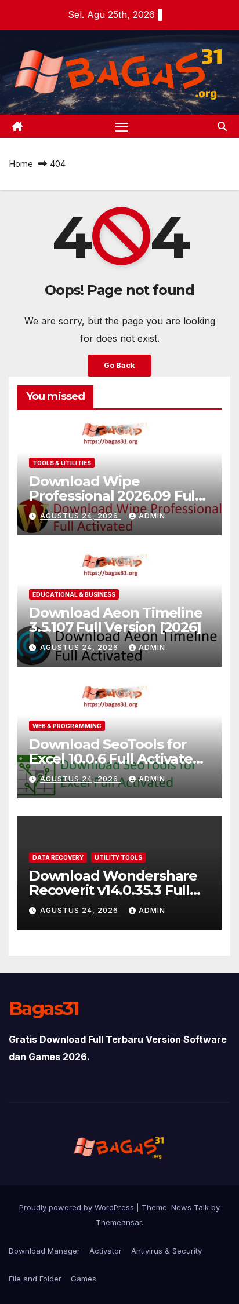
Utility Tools (118, 857)
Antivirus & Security (166, 1250)
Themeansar (119, 1222)
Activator (105, 1250)
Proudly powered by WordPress (77, 1207)
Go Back (119, 365)
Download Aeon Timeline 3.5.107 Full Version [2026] (115, 619)
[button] (222, 126)
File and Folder (35, 1278)
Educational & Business (73, 594)
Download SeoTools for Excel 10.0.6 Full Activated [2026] (115, 758)
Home (21, 163)
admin (152, 516)
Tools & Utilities (61, 462)
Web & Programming (67, 725)
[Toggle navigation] (122, 126)
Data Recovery (58, 857)
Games (83, 1278)
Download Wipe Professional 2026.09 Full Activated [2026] (114, 495)
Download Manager (44, 1250)
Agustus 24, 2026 (80, 516)
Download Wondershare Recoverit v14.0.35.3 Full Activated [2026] (113, 890)
